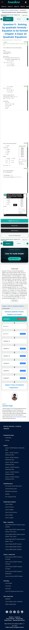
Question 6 (14, 348)
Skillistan (7, 494)
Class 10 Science (9, 507)
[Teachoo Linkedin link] (22, 611)
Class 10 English (9, 509)
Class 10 (16, 6)
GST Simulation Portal (10, 496)
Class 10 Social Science (11, 512)
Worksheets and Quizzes (11, 491)
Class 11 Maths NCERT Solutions (13, 546)
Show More (14, 300)
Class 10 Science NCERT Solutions (14, 576)
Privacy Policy (19, 618)
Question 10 (14, 356)
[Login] (25, 2)
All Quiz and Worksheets (14, 235)
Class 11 (10, 6)
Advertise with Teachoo (19, 620)
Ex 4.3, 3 (5, 326)
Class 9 (22, 6)
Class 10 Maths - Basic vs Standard (13, 601)
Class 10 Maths (9, 504)
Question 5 (14, 319)
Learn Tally (8, 588)
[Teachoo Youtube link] (18, 611)
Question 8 (14, 363)
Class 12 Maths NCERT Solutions (13, 549)
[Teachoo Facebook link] (7, 611)
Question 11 (6, 341)
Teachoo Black (16, 416)
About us (11, 617)
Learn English (8, 583)
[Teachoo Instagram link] (11, 611)
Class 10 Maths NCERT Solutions (13, 544)
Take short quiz (14, 230)
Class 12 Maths (9, 515)
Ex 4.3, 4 (14, 333)
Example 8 (14, 378)
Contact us (17, 617)
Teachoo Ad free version (11, 488)
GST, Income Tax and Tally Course (13, 486)
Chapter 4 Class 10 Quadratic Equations (10, 10)
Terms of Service (10, 618)
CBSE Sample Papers (10, 604)
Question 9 (14, 370)
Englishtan (7, 598)
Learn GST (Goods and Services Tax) (14, 591)
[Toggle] (2, 2)
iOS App (7, 440)
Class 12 (3, 6)
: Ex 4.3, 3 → (14, 221)
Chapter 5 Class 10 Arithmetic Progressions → (14, 386)
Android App (8, 437)
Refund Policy (8, 620)
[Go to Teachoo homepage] (14, 2)
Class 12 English (9, 517)
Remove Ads (14, 225)
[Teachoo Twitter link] (14, 611)
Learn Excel (8, 586)
